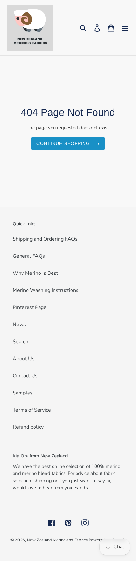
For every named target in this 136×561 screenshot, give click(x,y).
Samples (23, 392)
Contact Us (25, 375)
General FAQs (29, 256)
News (19, 324)
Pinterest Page (29, 307)
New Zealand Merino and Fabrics (58, 540)
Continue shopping (63, 143)
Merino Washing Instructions (45, 290)
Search (20, 341)
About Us (23, 358)
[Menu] (125, 28)
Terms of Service (32, 410)
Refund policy (28, 427)
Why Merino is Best (35, 273)
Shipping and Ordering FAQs (45, 239)
